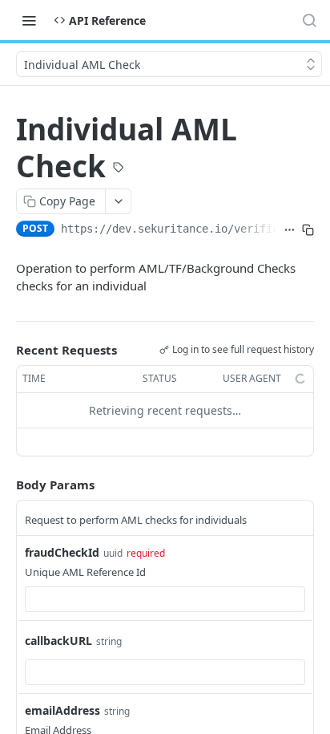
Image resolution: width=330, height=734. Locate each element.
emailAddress (62, 710)
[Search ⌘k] (309, 20)
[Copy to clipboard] (308, 230)
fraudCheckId (62, 552)
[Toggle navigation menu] (29, 20)
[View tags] (118, 169)
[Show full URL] (290, 230)
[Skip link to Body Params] (5, 484)
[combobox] (165, 599)
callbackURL (58, 640)
